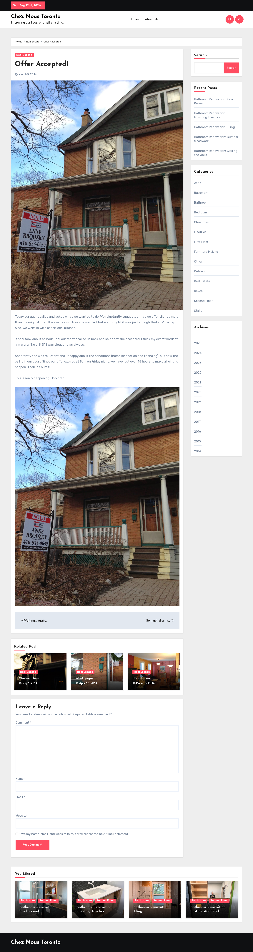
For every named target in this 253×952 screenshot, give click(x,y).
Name (21, 778)
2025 (198, 343)
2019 (197, 402)
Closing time (29, 678)
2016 (197, 431)
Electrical (200, 232)
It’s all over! (141, 678)
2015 (197, 441)
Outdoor (200, 271)
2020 (198, 392)
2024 (198, 353)
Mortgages (84, 678)
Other (198, 261)
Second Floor (203, 301)
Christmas (201, 222)
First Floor (201, 242)
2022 (198, 372)
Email (20, 797)
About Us (151, 19)
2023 (198, 363)
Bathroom (201, 202)
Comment (23, 722)
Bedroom (200, 212)
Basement (201, 193)
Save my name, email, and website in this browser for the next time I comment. (74, 834)
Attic (197, 183)
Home (135, 19)
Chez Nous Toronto (36, 16)
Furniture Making (206, 251)
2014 (197, 451)
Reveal (199, 291)
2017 (197, 422)
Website (21, 815)
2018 (197, 412)
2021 (197, 382)
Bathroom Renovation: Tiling (214, 127)
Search (200, 55)
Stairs (198, 310)
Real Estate (24, 55)
